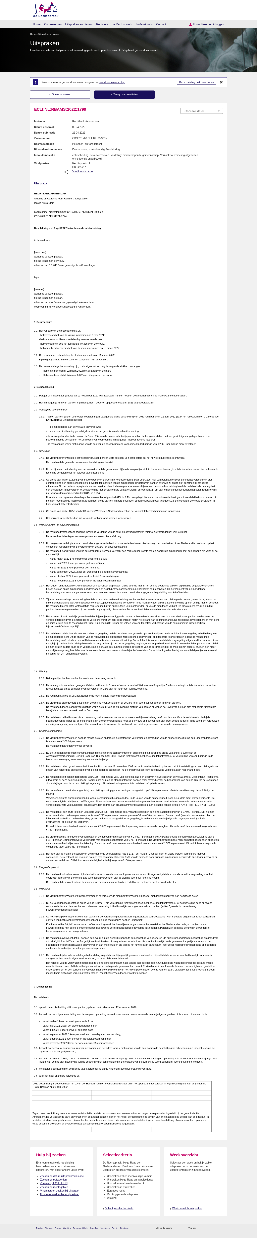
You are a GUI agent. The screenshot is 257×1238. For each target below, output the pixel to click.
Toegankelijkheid (80, 1228)
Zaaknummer (42, 138)
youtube (221, 1228)
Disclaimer (125, 1228)
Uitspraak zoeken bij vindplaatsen (59, 1194)
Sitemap (49, 1228)
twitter (200, 1228)
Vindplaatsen (42, 163)
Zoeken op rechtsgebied (54, 1187)
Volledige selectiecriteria (119, 1208)
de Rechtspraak (122, 24)
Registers (102, 24)
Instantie (39, 121)
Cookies (67, 1228)
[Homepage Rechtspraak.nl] (44, 9)
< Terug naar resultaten (124, 94)
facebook (205, 1228)
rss (176, 1228)
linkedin (215, 1228)
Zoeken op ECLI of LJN (53, 1183)
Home (37, 24)
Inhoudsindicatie (44, 155)
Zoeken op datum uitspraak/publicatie (62, 1176)
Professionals (144, 24)
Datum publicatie (44, 132)
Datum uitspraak (44, 127)
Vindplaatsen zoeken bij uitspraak (59, 1190)
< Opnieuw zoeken (60, 94)
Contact (161, 24)
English (39, 1228)
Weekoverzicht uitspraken (187, 1208)
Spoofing (94, 1228)
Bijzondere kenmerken (48, 149)
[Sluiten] (221, 82)
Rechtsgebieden (44, 143)
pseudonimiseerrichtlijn (112, 82)
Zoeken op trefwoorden (53, 1179)
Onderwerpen (53, 24)
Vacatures (105, 1228)
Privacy (58, 1228)
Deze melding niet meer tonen (196, 82)
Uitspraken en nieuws (79, 24)
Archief (115, 1228)
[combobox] (202, 110)
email (181, 1228)
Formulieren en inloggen (208, 24)
